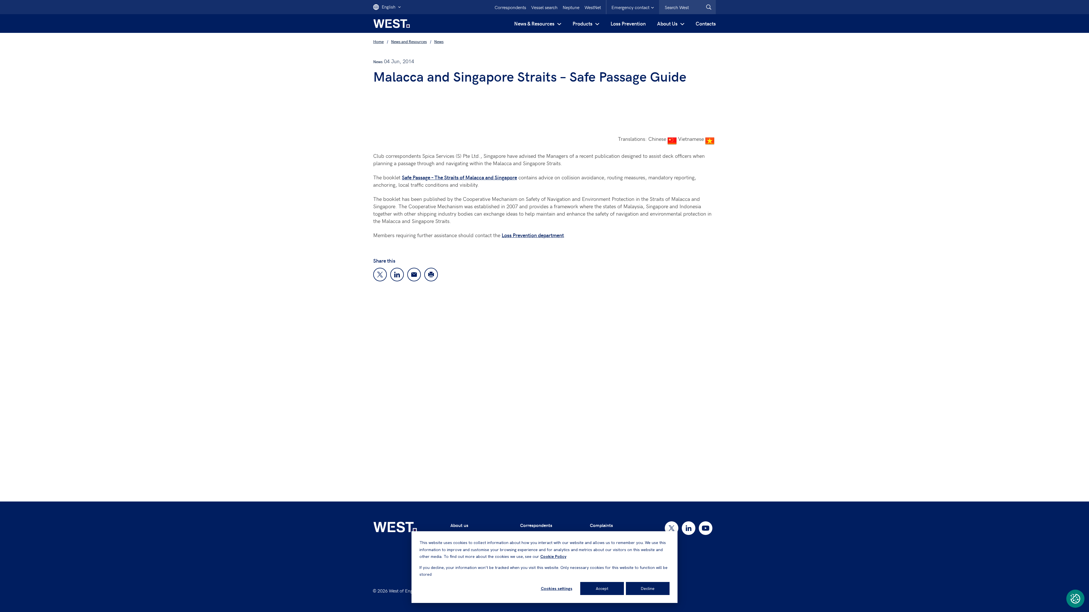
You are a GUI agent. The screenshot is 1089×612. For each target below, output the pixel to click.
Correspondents (536, 525)
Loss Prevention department (533, 235)
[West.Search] (709, 7)
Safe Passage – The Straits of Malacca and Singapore (459, 177)
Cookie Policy (553, 556)
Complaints (601, 525)
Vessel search (544, 7)
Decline (648, 588)
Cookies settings (556, 588)
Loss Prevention (628, 23)
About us (459, 525)
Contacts (706, 23)
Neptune (571, 7)
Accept (602, 588)
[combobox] (687, 7)
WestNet (592, 7)
